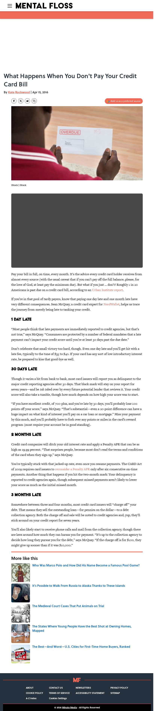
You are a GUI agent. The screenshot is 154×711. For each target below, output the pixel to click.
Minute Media (69, 707)
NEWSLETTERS (83, 687)
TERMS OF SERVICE (59, 693)
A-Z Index (31, 698)
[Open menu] (10, 5)
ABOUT (29, 687)
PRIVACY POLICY (119, 687)
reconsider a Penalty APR (72, 469)
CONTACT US (56, 687)
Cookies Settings (58, 698)
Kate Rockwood (19, 92)
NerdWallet (111, 304)
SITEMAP (115, 693)
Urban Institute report (107, 290)
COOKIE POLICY (34, 693)
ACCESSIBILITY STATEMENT (90, 693)
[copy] (34, 101)
